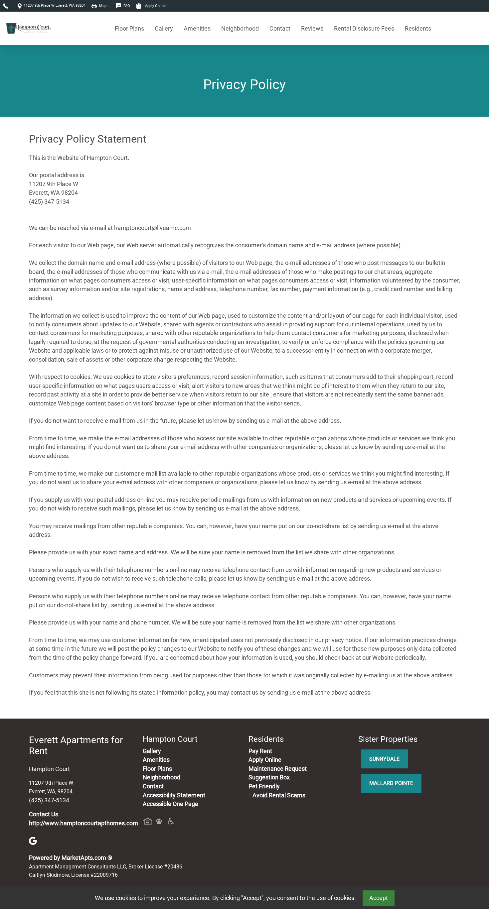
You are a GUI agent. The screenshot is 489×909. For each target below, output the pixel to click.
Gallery (164, 28)
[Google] (33, 840)
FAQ (126, 6)
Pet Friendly (264, 786)
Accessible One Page (170, 804)
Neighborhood (240, 28)
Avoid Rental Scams (276, 795)
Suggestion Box (269, 777)
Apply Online (155, 6)
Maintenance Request (277, 768)
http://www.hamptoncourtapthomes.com (83, 823)
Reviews (312, 28)
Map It (104, 6)
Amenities (197, 28)
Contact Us (43, 814)
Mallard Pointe (391, 783)
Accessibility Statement (174, 795)
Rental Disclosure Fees (364, 28)
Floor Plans (129, 28)
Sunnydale (384, 759)
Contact (279, 28)
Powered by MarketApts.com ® (70, 857)
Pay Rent (260, 751)
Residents (418, 28)
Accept (378, 898)
